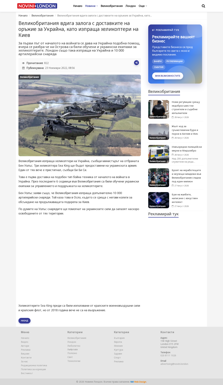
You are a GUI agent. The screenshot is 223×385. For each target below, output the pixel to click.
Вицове (25, 353)
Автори (25, 345)
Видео (24, 341)
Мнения (118, 345)
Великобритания (42, 15)
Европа (118, 341)
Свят (70, 357)
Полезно (72, 353)
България (119, 337)
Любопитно (73, 345)
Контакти (26, 357)
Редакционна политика (34, 365)
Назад (24, 320)
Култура (118, 349)
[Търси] (203, 5)
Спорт (117, 357)
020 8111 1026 (168, 355)
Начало (23, 15)
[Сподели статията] (136, 62)
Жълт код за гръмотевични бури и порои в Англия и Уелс (185, 130)
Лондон (71, 341)
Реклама (25, 349)
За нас (24, 361)
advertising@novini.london (174, 363)
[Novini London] (37, 6)
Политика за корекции (33, 369)
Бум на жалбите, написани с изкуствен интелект (185, 198)
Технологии (73, 360)
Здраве (118, 353)
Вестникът (27, 373)
